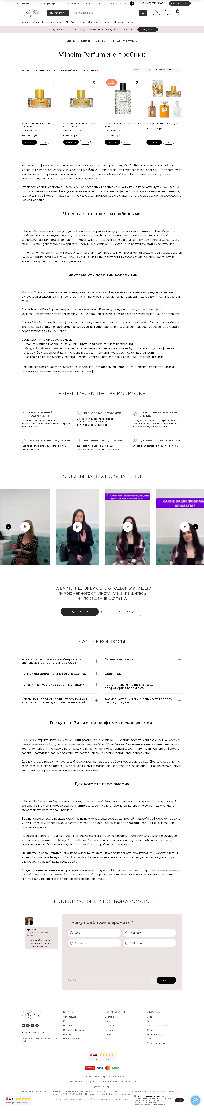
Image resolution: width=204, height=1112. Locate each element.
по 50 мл (76, 257)
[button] (156, 12)
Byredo (144, 239)
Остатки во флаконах (74, 1030)
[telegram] (132, 3)
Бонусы (108, 1038)
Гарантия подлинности (158, 1025)
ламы (133, 1081)
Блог (148, 1038)
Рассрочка (111, 1025)
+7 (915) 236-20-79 (33, 1032)
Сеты (36, 22)
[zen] (37, 1025)
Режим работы (116, 3)
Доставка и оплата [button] (99, 22)
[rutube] (32, 1025)
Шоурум (119, 22)
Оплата (109, 1021)
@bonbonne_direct (75, 857)
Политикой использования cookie (147, 1103)
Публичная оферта (102, 1086)
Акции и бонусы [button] (52, 22)
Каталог (26, 22)
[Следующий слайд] (195, 527)
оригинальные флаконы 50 (83, 744)
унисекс (56, 252)
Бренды (100, 41)
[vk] (23, 1025)
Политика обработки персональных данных (102, 1076)
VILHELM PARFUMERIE (124, 41)
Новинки (68, 1025)
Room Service (137, 835)
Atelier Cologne (162, 239)
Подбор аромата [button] (75, 22)
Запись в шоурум (154, 1034)
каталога (100, 292)
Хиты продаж (70, 1017)
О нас (149, 1017)
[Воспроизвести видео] (25, 527)
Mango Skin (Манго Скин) (42, 348)
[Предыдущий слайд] (8, 527)
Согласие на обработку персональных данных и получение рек (99, 1081)
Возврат (109, 1030)
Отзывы (150, 1021)
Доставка (110, 1017)
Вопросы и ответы (155, 1043)
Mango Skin (66, 840)
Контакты (132, 22)
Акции (108, 1034)
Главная (71, 41)
